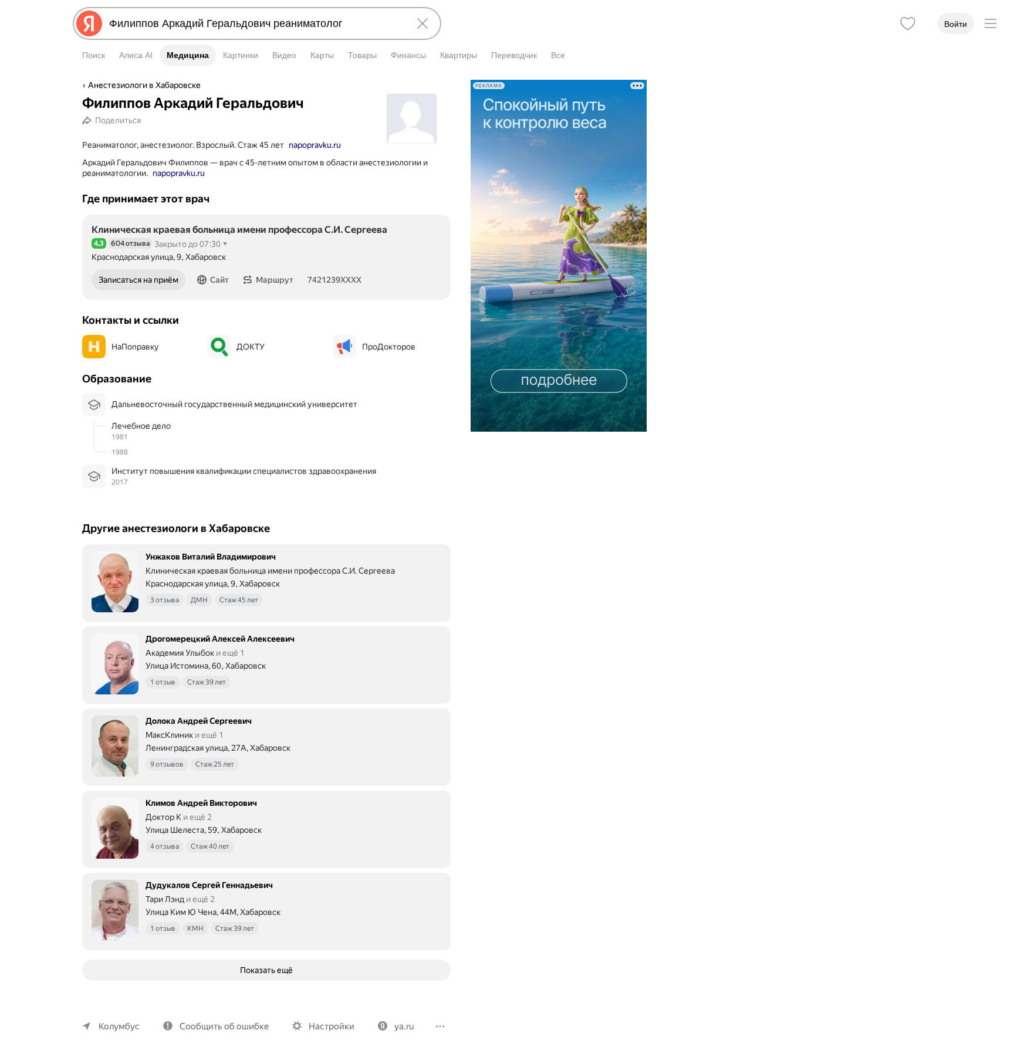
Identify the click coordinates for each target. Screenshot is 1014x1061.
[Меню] (990, 23)
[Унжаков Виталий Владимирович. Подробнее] (266, 581)
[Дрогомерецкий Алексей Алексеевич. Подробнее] (266, 663)
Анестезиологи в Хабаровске (144, 85)
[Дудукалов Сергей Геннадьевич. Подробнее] (266, 910)
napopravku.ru (315, 145)
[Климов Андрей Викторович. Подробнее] (266, 828)
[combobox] (254, 23)
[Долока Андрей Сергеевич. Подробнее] (266, 746)
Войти (955, 24)
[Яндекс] (89, 23)
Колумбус (119, 1026)
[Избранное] (908, 23)
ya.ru (404, 1026)
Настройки (331, 1026)
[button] (213, 279)
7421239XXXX (334, 279)
